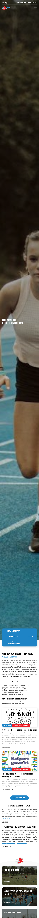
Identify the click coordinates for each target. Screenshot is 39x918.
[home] (7, 8)
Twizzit (34, 3)
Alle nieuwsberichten (19, 798)
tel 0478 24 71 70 (22, 843)
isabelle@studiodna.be (8, 843)
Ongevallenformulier (24, 3)
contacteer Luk (6, 818)
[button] (35, 8)
